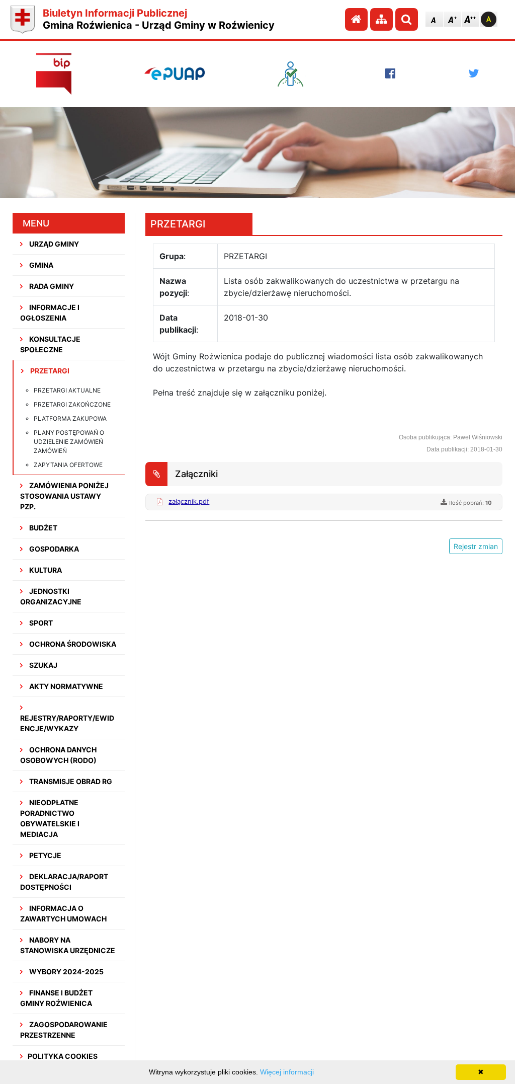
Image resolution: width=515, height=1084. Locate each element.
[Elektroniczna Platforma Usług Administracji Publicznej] (174, 73)
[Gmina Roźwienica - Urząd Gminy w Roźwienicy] (22, 19)
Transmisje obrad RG (70, 781)
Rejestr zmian (476, 546)
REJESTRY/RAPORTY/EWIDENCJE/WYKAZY (67, 723)
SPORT (40, 622)
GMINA (40, 265)
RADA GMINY (51, 286)
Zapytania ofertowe (68, 465)
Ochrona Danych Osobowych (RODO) (58, 754)
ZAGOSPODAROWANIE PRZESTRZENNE (64, 1029)
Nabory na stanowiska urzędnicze (67, 945)
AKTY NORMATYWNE (65, 686)
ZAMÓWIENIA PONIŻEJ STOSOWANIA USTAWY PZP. (64, 496)
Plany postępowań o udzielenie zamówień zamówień (69, 441)
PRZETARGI (49, 370)
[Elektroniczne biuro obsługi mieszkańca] (295, 74)
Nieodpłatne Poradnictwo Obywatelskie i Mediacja (49, 818)
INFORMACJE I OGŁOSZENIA (49, 312)
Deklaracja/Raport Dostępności (64, 881)
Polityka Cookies (63, 1056)
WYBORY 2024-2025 (66, 971)
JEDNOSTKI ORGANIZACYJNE (50, 596)
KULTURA (45, 570)
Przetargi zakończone (72, 404)
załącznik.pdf (188, 501)
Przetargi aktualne (67, 390)
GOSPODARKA (53, 549)
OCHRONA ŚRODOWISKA (72, 644)
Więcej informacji (287, 1072)
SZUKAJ (42, 665)
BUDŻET (42, 527)
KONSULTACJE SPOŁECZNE (50, 344)
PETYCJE (44, 855)
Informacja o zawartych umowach (63, 913)
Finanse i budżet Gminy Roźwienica (56, 998)
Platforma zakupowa (70, 418)
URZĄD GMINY (53, 244)
